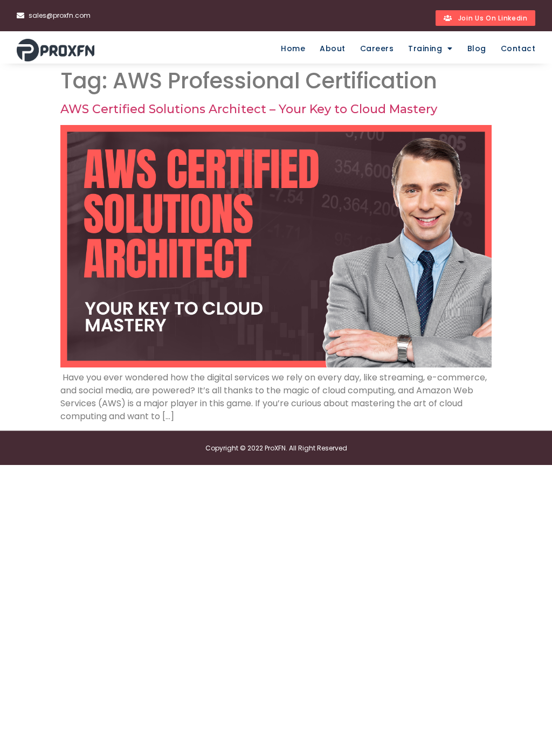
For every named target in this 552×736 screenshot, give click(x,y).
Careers (377, 48)
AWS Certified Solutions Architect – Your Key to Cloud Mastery (250, 109)
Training (425, 48)
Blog (476, 48)
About (333, 48)
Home (293, 48)
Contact (518, 48)
